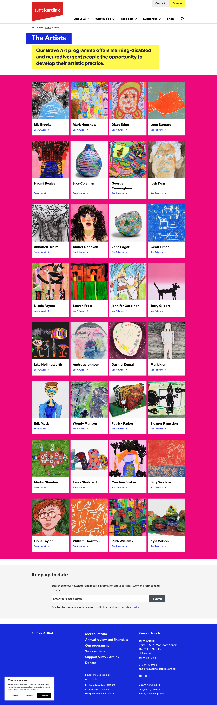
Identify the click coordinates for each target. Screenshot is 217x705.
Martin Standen (46, 482)
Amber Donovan (85, 247)
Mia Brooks (42, 125)
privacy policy (132, 607)
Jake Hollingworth (48, 365)
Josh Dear (158, 183)
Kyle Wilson (160, 541)
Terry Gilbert (160, 306)
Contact (160, 3)
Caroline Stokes (124, 482)
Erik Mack (41, 423)
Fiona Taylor (43, 541)
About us (80, 19)
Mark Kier (158, 365)
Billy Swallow (161, 482)
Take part (127, 19)
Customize (15, 696)
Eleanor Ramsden (164, 423)
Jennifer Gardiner (125, 306)
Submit (157, 598)
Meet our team (96, 634)
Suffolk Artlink (43, 633)
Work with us (95, 651)
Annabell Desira (46, 247)
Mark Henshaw (84, 125)
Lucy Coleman (83, 183)
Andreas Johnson (86, 365)
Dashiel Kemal (123, 365)
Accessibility (91, 679)
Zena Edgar (121, 247)
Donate (177, 3)
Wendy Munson (85, 423)
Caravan (156, 689)
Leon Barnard (161, 125)
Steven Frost (82, 306)
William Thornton (86, 541)
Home (48, 28)
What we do (103, 19)
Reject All (29, 696)
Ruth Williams (122, 541)
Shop (170, 19)
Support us (150, 19)
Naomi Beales (44, 183)
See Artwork (40, 130)
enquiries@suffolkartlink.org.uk (157, 669)
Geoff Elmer (160, 247)
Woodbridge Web (155, 694)
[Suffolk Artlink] (47, 12)
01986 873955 (148, 664)
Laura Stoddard (85, 482)
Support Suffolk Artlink (102, 657)
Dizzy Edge (120, 125)
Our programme (97, 645)
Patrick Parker (122, 423)
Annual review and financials (106, 640)
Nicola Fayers (44, 306)
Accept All (44, 696)
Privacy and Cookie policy (97, 675)
